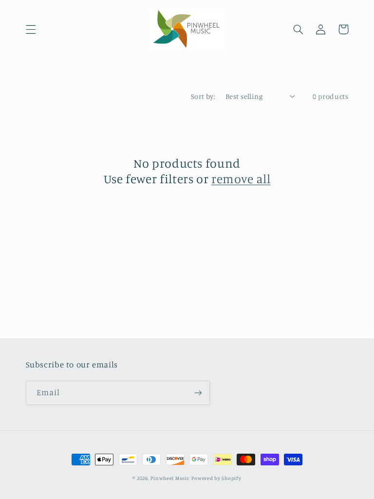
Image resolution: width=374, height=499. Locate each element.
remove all (240, 178)
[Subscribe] (198, 392)
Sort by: (203, 96)
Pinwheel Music (169, 478)
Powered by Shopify (216, 478)
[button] (30, 29)
